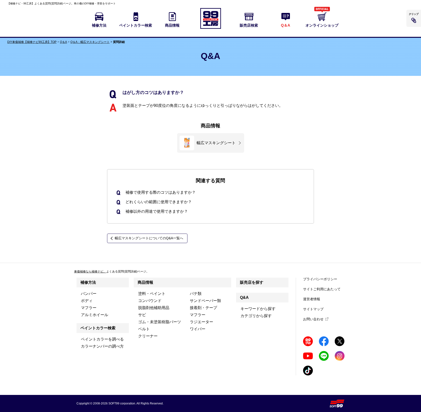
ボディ (87, 301)
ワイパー (197, 329)
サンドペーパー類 (205, 301)
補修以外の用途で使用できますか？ (156, 211)
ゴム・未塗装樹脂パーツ (159, 322)
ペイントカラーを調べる (102, 339)
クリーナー (148, 336)
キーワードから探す (258, 309)
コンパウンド (150, 301)
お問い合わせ (313, 319)
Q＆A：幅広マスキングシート (90, 42)
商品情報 (145, 282)
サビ (142, 315)
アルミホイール (94, 315)
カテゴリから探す (256, 316)
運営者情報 (311, 299)
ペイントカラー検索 (97, 328)
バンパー (88, 293)
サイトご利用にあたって (322, 289)
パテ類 (195, 293)
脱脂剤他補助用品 (153, 308)
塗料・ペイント (151, 293)
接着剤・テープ (203, 308)
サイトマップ (313, 309)
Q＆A (63, 42)
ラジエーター (201, 322)
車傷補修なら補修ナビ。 (90, 271)
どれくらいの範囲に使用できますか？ (158, 202)
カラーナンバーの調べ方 (102, 346)
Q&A (244, 297)
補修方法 (88, 282)
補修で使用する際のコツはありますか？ (160, 192)
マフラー (88, 308)
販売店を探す (251, 282)
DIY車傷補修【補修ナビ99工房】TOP (32, 42)
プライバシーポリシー (320, 279)
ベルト (144, 329)
